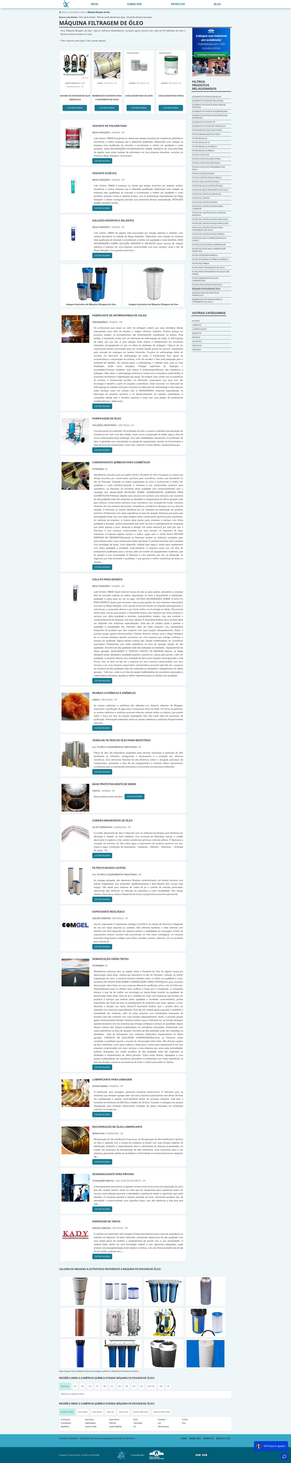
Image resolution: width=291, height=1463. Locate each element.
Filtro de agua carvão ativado (207, 186)
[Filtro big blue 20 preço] (122, 1322)
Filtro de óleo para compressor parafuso (209, 250)
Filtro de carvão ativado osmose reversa (209, 214)
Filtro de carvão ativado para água (111, 17)
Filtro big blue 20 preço (204, 147)
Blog (217, 4)
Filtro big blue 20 (201, 142)
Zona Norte (82, 1412)
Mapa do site (223, 1438)
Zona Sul (110, 1412)
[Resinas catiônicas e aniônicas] (75, 718)
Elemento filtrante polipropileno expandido (209, 116)
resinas (196, 337)
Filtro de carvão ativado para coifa (210, 223)
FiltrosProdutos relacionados (204, 85)
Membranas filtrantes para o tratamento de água (207, 300)
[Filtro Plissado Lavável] (75, 893)
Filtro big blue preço (203, 151)
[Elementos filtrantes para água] (80, 1353)
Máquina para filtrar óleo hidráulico (205, 294)
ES (90, 1386)
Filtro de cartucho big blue (206, 194)
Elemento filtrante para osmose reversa (209, 106)
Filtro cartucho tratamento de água (208, 168)
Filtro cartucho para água (206, 163)
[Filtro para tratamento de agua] (205, 1353)
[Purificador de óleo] (75, 444)
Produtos (178, 4)
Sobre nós (134, 4)
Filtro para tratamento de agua (208, 268)
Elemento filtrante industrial (208, 101)
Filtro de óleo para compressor (209, 245)
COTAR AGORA (138, 108)
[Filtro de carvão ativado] (122, 1353)
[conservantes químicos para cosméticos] (75, 488)
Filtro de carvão (201, 198)
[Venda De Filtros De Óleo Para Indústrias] (75, 766)
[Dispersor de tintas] (75, 1247)
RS (119, 1386)
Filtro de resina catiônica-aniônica (210, 259)
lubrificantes (199, 329)
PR (104, 1386)
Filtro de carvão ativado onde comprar (207, 207)
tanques (196, 350)
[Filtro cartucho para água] (80, 1322)
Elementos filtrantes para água (139, 17)
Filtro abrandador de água (206, 134)
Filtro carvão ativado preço (206, 178)
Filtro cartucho (200, 155)
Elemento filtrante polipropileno (209, 111)
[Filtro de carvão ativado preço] (205, 1322)
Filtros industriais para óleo (207, 285)
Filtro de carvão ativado (204, 202)
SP (97, 1386)
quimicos (196, 333)
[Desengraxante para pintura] (75, 1200)
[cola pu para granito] (75, 605)
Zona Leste (123, 1412)
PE (127, 1386)
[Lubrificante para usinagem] (75, 1105)
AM (161, 1386)
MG (82, 1386)
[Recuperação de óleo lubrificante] (75, 1152)
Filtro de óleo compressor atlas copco (209, 239)
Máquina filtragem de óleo (206, 289)
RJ (75, 1386)
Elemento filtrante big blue (206, 97)
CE (141, 1386)
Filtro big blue (199, 138)
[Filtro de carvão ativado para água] (80, 1291)
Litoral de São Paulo (161, 1412)
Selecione (65, 1386)
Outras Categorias (209, 313)
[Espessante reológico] (75, 937)
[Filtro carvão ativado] (164, 1353)
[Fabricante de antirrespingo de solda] (75, 341)
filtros (196, 321)
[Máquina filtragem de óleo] (91, 284)
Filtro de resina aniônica (205, 255)
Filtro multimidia (200, 263)
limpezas (196, 325)
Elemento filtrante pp (203, 122)
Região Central (67, 1412)
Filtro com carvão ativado (205, 182)
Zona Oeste (97, 1412)
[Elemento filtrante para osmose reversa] (164, 1322)
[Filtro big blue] (122, 1291)
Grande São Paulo (140, 1412)
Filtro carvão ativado (87, 17)
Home (184, 1438)
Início (94, 4)
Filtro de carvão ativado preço (208, 234)
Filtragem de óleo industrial (207, 130)
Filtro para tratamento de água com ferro (210, 273)
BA (134, 1386)
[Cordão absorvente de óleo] (75, 846)
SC (112, 1386)
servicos (197, 346)
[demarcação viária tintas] (75, 984)
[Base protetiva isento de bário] (75, 810)
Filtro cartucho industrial (206, 159)
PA (168, 1386)
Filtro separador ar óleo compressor (205, 279)
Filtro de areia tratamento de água (210, 190)
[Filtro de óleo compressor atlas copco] (164, 1291)
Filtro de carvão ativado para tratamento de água (207, 229)
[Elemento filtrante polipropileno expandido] (205, 1291)
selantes (197, 341)
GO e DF (151, 1386)
